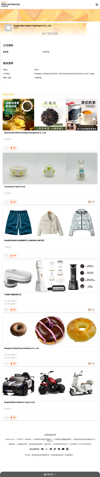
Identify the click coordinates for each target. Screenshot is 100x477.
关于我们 (19, 439)
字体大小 (50, 441)
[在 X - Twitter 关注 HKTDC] (46, 449)
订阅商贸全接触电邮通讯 (62, 439)
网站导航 (48, 444)
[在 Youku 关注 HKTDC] (67, 449)
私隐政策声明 (22, 444)
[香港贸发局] (50, 435)
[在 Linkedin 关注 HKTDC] (51, 449)
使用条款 (12, 444)
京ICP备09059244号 (60, 444)
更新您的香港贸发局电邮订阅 (84, 439)
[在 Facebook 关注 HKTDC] (42, 449)
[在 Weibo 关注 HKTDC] (55, 449)
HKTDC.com (9, 439)
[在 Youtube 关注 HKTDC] (63, 449)
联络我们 (28, 439)
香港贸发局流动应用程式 (42, 439)
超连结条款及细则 (35, 444)
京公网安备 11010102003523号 (80, 444)
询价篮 (50, 474)
